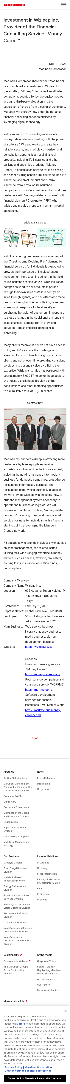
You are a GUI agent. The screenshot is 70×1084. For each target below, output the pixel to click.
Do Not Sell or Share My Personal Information (35, 1078)
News (35, 738)
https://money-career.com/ (42, 674)
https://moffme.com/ (38, 689)
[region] (35, 1045)
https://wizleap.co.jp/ (38, 647)
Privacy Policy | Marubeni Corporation (28, 1067)
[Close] (65, 1011)
